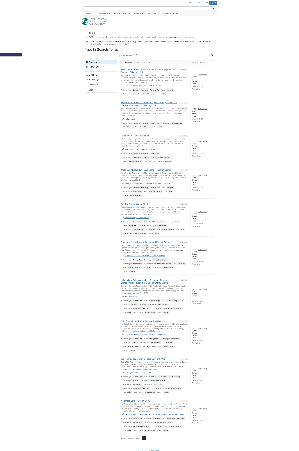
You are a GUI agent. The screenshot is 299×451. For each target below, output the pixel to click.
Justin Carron (202, 75)
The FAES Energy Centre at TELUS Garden (141, 320)
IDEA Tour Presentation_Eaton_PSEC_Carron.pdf (143, 86)
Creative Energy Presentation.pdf (137, 217)
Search (200, 2)
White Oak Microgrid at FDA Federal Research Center (146, 169)
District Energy (202, 141)
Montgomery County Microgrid (135, 135)
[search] (213, 8)
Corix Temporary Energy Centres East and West (143, 358)
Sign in (213, 2)
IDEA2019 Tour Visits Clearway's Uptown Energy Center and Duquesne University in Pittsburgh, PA (149, 104)
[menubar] (198, 2)
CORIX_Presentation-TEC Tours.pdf (138, 372)
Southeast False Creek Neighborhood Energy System (146, 241)
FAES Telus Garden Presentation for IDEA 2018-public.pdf (146, 334)
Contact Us (192, 2)
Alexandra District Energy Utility (135, 400)
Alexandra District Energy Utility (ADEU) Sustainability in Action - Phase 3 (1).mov (154, 414)
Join (206, 2)
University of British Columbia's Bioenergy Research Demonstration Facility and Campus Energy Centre (145, 281)
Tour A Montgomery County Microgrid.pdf (140, 149)
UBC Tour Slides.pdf (132, 296)
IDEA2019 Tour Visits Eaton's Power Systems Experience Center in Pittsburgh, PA (147, 70)
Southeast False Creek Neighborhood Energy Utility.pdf (145, 256)
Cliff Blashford (202, 109)
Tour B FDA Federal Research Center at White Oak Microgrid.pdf (149, 183)
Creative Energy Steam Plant (134, 203)
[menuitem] (192, 2)
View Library (196, 89)
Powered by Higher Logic (149, 450)
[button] (90, 13)
